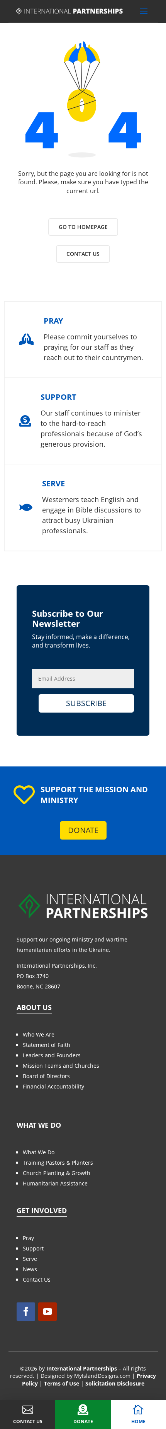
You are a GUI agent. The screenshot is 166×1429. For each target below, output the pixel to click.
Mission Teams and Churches (61, 1065)
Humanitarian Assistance (55, 1183)
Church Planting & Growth (56, 1173)
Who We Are (38, 1034)
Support (33, 1248)
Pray (28, 1238)
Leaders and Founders (52, 1055)
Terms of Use (61, 1383)
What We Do (38, 1152)
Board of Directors (46, 1076)
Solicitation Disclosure (114, 1383)
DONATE (83, 830)
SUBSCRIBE (86, 703)
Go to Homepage (83, 226)
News (30, 1269)
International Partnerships (81, 1368)
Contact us (83, 253)
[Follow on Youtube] (47, 1311)
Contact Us (37, 1279)
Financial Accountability (53, 1086)
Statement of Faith (46, 1044)
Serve (30, 1258)
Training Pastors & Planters (58, 1162)
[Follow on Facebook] (26, 1311)
